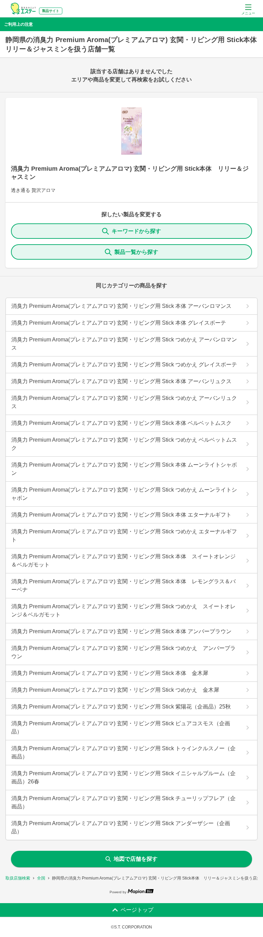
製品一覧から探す (136, 252)
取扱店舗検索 (17, 878)
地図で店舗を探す (136, 859)
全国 (41, 878)
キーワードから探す (136, 231)
